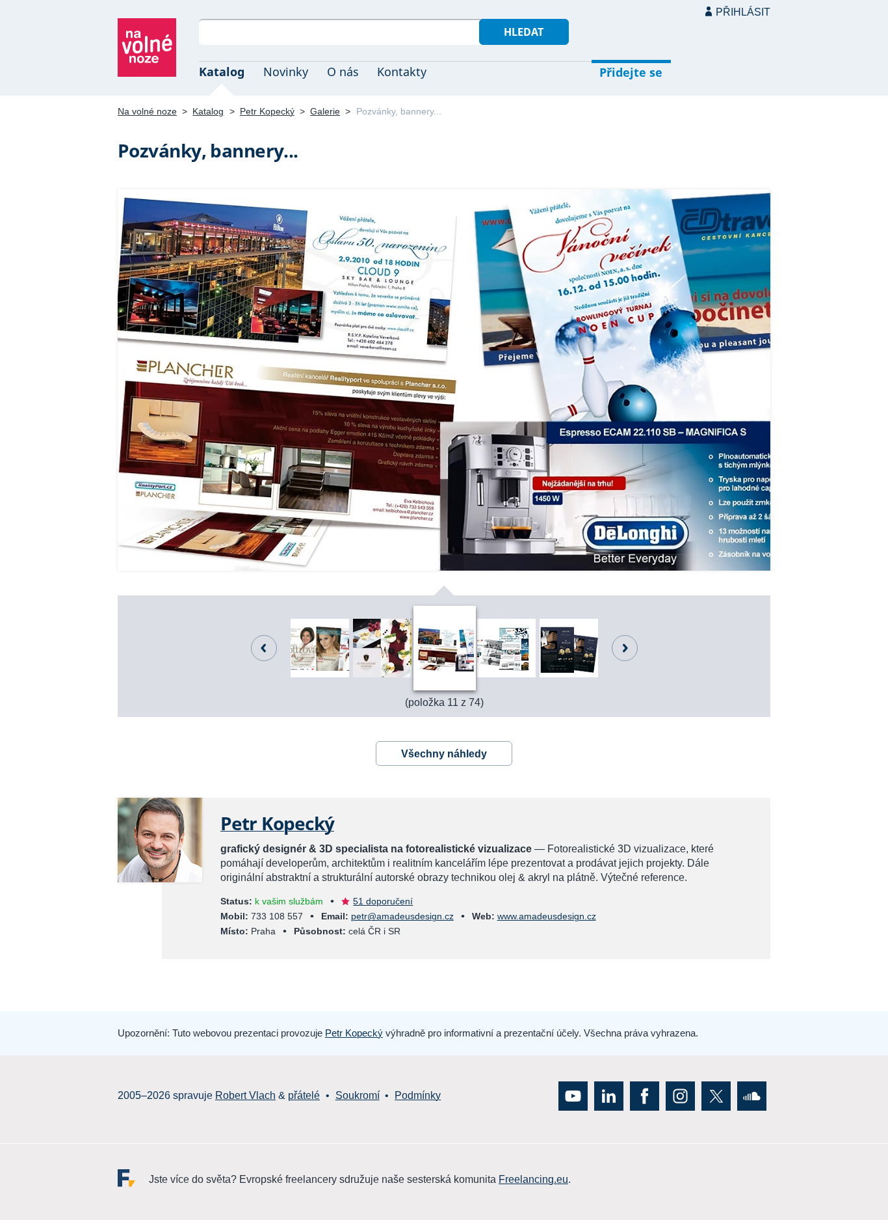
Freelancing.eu (133, 1178)
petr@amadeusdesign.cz (402, 916)
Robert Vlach (245, 1096)
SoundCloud (751, 1096)
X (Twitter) (716, 1096)
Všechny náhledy (444, 753)
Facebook (644, 1096)
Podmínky (418, 1096)
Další (625, 648)
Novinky (285, 71)
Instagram (680, 1096)
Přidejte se (630, 72)
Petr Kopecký (267, 111)
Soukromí (357, 1096)
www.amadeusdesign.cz (546, 916)
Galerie (325, 111)
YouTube (573, 1096)
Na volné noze (147, 111)
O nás (343, 71)
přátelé (304, 1096)
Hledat (523, 32)
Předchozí (264, 648)
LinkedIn (608, 1096)
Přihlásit (743, 12)
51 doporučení (383, 901)
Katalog (221, 71)
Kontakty (401, 71)
